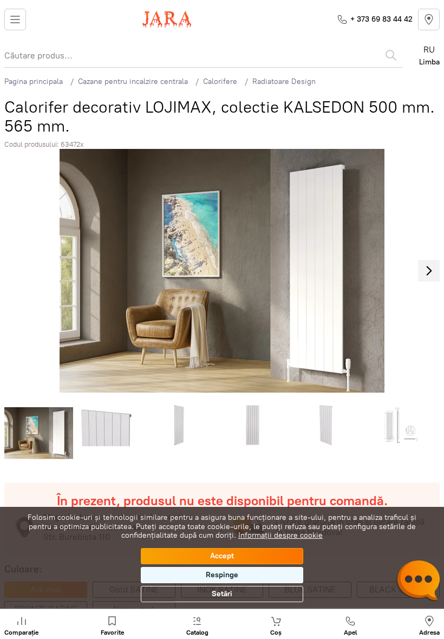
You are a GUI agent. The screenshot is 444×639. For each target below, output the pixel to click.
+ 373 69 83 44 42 (381, 19)
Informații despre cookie (280, 535)
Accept (222, 555)
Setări (222, 593)
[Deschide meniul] (15, 19)
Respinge (222, 574)
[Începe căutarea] (391, 55)
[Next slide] (429, 271)
